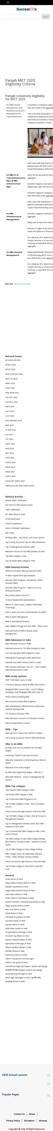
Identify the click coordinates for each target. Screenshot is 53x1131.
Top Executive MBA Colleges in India (19, 790)
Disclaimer (29, 1120)
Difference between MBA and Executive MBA (23, 571)
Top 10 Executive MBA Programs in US (20, 799)
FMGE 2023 (10, 472)
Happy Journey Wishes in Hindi (17, 905)
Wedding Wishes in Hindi (15, 981)
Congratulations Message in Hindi (18, 932)
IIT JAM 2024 (10, 430)
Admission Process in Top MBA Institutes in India (24, 551)
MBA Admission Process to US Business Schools (24, 718)
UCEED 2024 (10, 462)
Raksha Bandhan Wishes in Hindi (18, 947)
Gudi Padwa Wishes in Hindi (16, 894)
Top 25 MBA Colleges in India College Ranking (23, 849)
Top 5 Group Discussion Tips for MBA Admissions (25, 542)
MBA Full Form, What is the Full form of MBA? (23, 733)
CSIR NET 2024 (11, 402)
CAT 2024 (9, 439)
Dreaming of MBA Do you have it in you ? (22, 755)
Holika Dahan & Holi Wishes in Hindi (19, 898)
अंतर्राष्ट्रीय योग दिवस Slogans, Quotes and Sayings (23, 970)
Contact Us (19, 1114)
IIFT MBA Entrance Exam (15, 514)
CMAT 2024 (10, 388)
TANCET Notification (13, 523)
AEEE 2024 (9, 448)
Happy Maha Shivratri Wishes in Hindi (20, 890)
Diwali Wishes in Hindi (14, 913)
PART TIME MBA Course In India (18, 680)
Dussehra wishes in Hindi (15, 921)
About (32, 1114)
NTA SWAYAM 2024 (13, 420)
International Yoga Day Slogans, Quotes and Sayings (26, 966)
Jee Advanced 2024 (12, 360)
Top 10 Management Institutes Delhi (20, 547)
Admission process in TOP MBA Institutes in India (25, 648)
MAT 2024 (9, 453)
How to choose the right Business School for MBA (25, 811)
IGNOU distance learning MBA (17, 697)
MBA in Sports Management (16, 617)
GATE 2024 (9, 406)
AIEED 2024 (10, 467)
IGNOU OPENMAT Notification (17, 528)
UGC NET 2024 (11, 397)
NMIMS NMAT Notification (16, 500)
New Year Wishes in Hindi (15, 909)
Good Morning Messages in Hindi (18, 974)
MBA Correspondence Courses (17, 723)
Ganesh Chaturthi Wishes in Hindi (18, 940)
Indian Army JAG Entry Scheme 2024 (19, 485)
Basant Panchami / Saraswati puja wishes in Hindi (25, 902)
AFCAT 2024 (10, 369)
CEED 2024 (9, 458)
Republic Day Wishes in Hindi (16, 887)
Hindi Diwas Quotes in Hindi (16, 928)
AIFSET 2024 (10, 476)
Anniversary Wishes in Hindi (16, 955)
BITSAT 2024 (10, 365)
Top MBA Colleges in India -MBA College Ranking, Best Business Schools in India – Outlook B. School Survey (25, 842)
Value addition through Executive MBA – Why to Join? (26, 626)
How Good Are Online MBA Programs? (20, 701)
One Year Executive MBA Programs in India (22, 653)
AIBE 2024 (9, 425)
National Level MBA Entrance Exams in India (23, 662)
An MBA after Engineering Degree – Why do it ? (24, 772)
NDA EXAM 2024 (12, 392)
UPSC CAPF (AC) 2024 (14, 374)
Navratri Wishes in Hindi (14, 924)
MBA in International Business (17, 621)
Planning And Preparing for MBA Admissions (23, 658)
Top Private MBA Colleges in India (18, 794)
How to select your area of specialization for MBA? (25, 612)
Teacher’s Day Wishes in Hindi (17, 936)
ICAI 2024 (9, 434)
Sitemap (43, 1120)
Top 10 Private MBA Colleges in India (20, 561)
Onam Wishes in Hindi (14, 879)
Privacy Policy (13, 1120)
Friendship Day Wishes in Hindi (17, 917)
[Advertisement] (26, 47)
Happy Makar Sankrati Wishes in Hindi (20, 883)
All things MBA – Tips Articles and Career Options (24, 537)
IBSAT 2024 (10, 444)
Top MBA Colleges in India (15, 556)
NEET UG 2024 (11, 379)
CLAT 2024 (10, 416)
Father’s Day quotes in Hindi (16, 962)
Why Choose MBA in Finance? (17, 595)
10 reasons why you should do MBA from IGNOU (25, 684)
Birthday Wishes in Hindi (14, 951)
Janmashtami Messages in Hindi (18, 943)
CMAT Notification (12, 509)
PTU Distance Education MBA (17, 713)
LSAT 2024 (9, 411)
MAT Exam (9, 533)
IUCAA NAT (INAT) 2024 (15, 481)
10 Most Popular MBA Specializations (20, 575)
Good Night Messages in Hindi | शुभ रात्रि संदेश (23, 977)
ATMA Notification (12, 519)
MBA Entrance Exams (22, 284)
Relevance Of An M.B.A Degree (17, 767)
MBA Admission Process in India (18, 643)
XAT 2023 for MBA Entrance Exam (19, 505)
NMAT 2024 (10, 383)
